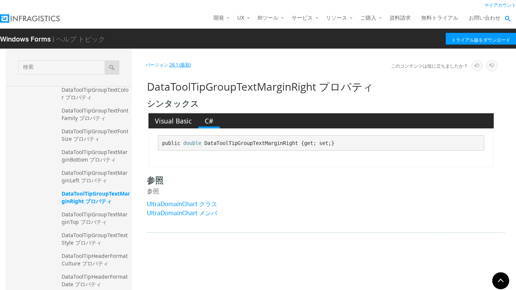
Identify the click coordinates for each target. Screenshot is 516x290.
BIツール (268, 18)
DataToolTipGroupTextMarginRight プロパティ (96, 197)
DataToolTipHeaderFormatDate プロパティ (95, 280)
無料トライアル (439, 18)
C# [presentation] (209, 120)
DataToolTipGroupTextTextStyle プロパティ (95, 238)
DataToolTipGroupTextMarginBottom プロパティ (95, 155)
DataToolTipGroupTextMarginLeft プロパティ (95, 176)
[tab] (173, 120)
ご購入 (368, 18)
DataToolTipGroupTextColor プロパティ (95, 93)
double (192, 143)
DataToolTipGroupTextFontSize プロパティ (95, 135)
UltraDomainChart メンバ (182, 214)
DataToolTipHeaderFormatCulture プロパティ (95, 259)
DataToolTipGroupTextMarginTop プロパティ (95, 218)
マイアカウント (500, 5)
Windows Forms (25, 38)
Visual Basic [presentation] (173, 120)
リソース (336, 18)
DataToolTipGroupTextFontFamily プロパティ (95, 114)
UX (240, 18)
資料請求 (400, 18)
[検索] (112, 67)
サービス (302, 18)
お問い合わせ (485, 18)
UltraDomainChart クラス (182, 205)
